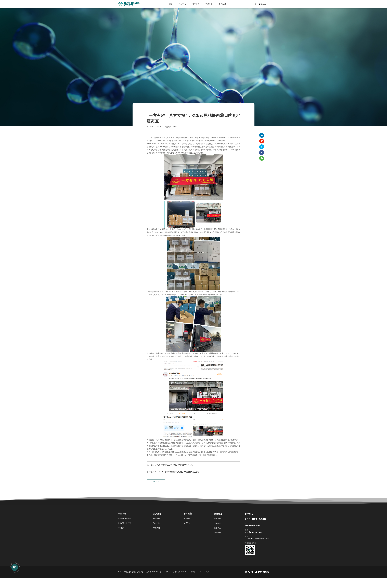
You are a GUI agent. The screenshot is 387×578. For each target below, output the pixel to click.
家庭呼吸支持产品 (124, 523)
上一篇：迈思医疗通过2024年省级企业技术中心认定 (170, 465)
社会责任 (217, 532)
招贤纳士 (217, 528)
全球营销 (156, 518)
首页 (171, 4)
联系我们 (156, 528)
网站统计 (194, 572)
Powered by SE (205, 572)
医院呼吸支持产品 (124, 518)
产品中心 (182, 4)
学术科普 (209, 4)
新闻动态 (217, 523)
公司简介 (217, 518)
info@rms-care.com (254, 532)
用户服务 (195, 4)
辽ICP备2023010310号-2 (154, 572)
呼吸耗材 (121, 528)
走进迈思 (222, 4)
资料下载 (156, 523)
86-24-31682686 (252, 525)
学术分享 (187, 518)
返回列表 (156, 482)
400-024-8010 (255, 519)
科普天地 (187, 523)
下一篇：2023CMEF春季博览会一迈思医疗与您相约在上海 (173, 472)
